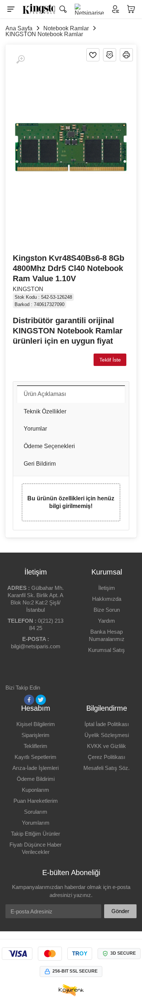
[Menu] (11, 9)
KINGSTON (28, 289)
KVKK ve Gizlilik (106, 746)
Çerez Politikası (106, 757)
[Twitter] (41, 700)
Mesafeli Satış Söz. (106, 768)
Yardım (106, 621)
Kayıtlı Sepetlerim (35, 757)
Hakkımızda (106, 599)
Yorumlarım (36, 823)
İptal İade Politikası (106, 724)
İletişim (106, 588)
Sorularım (35, 812)
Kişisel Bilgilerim (35, 724)
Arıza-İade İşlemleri (35, 768)
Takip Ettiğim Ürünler (35, 834)
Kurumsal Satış (106, 650)
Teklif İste (110, 360)
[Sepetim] (131, 9)
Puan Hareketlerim (35, 801)
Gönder (120, 911)
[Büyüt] (20, 59)
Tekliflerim (35, 746)
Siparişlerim (35, 735)
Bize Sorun (107, 610)
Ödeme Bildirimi (36, 779)
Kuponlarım (35, 790)
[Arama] (63, 9)
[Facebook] (29, 700)
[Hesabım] (115, 9)
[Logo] (37, 9)
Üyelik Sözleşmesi (106, 735)
